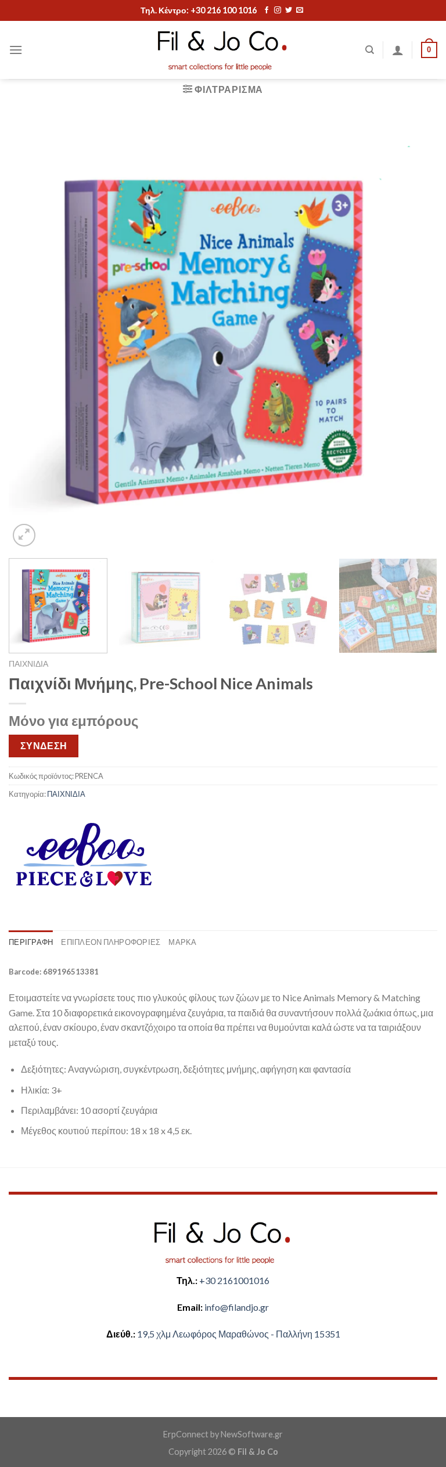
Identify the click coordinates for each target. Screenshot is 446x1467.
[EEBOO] (83, 854)
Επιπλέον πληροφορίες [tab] (110, 942)
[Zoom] (24, 535)
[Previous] (31, 334)
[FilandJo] (223, 50)
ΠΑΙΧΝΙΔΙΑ (28, 663)
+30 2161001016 (234, 1280)
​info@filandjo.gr (236, 1307)
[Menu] (16, 49)
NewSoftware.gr (252, 1434)
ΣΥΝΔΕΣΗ (43, 745)
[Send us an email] (299, 10)
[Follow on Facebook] (266, 10)
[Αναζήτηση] (369, 50)
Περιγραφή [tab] (31, 942)
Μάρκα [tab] (182, 942)
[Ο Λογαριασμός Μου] (398, 50)
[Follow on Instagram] (277, 10)
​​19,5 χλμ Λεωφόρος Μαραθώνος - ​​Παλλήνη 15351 (238, 1333)
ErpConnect (185, 1434)
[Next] (414, 334)
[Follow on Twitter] (288, 10)
